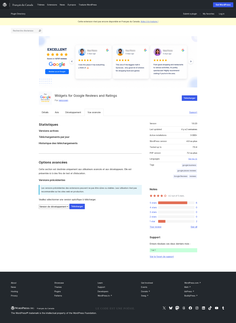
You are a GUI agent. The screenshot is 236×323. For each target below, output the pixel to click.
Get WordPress (223, 5)
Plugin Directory (18, 14)
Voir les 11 (192, 159)
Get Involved (147, 283)
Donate (145, 291)
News (13, 287)
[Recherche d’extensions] (40, 30)
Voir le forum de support (162, 256)
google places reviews (186, 171)
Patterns (58, 295)
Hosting (14, 291)
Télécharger (189, 98)
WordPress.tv (105, 295)
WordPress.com (192, 283)
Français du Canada (45, 308)
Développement (73, 112)
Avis (57, 112)
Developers (103, 291)
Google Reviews (180, 176)
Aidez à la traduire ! (149, 21)
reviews (193, 176)
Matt (187, 287)
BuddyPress (191, 295)
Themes (58, 287)
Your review (155, 226)
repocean (63, 100)
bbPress (189, 291)
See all (194, 226)
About (13, 283)
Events (144, 287)
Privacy (14, 295)
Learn (100, 283)
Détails (45, 112)
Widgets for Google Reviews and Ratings (86, 96)
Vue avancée (94, 112)
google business (189, 165)
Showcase (59, 283)
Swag (144, 295)
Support (193, 112)
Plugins (57, 291)
